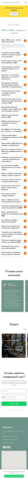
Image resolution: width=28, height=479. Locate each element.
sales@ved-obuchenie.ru (12, 439)
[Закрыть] (26, 6)
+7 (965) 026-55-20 (12, 436)
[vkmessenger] (7, 447)
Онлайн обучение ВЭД (11, 340)
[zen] (9, 447)
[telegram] (4, 447)
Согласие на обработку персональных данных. (14, 410)
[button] (14, 14)
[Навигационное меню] (26, 2)
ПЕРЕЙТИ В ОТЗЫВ (11, 286)
